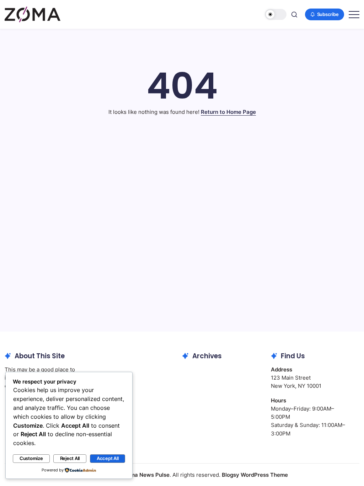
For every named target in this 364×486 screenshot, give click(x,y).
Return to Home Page (228, 112)
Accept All (108, 458)
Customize (31, 458)
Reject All (70, 458)
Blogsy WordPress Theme (255, 474)
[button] (276, 14)
